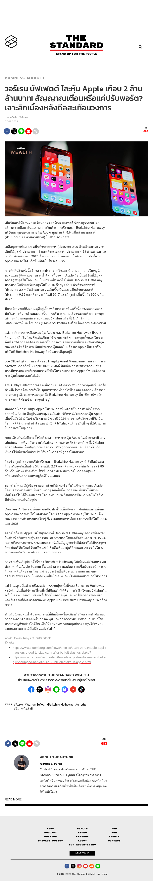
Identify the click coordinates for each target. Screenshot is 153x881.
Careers (82, 836)
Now (114, 832)
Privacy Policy (50, 841)
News (50, 828)
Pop (114, 828)
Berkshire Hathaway (60, 704)
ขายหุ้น (81, 704)
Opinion (50, 836)
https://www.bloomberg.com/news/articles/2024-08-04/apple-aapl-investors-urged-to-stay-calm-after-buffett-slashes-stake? (59, 650)
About (82, 841)
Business (15, 78)
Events (114, 836)
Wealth (82, 828)
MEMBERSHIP (82, 853)
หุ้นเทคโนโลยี (24, 708)
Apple (19, 704)
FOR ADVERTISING (82, 845)
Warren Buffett (35, 704)
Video (82, 832)
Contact (114, 841)
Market (36, 78)
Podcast (50, 832)
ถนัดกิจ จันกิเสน (19, 117)
